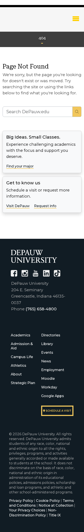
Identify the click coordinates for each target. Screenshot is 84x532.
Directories (50, 335)
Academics (20, 335)
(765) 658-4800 (41, 308)
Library (47, 344)
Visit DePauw (18, 206)
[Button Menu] (76, 18)
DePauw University (26, 22)
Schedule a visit (58, 410)
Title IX (55, 515)
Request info (45, 206)
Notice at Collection (56, 505)
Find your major (20, 166)
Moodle (48, 378)
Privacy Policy (21, 501)
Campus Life (22, 357)
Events (47, 352)
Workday (49, 387)
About (16, 374)
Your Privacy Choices (27, 510)
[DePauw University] (34, 256)
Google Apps (52, 396)
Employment (52, 370)
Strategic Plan (23, 383)
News (46, 361)
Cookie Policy (48, 501)
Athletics (18, 365)
